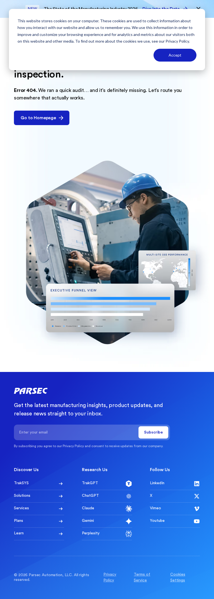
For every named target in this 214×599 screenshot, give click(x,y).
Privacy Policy (177, 41)
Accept (175, 55)
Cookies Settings (177, 577)
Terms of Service (142, 577)
